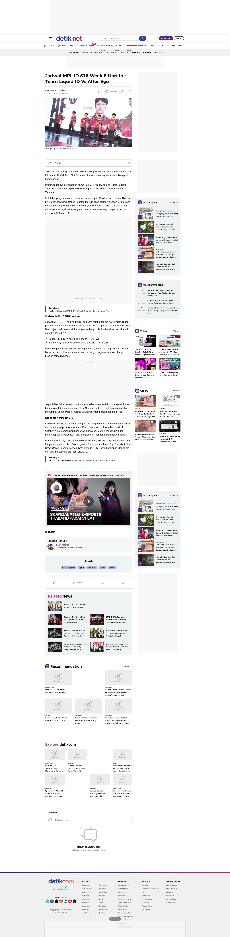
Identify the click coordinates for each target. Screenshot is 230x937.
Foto (164, 46)
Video (172, 46)
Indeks (181, 46)
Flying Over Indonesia (126, 916)
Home (51, 46)
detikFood (102, 889)
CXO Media (170, 902)
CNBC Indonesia (172, 889)
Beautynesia (170, 896)
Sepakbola (86, 906)
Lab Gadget (112, 51)
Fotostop (147, 52)
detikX (101, 899)
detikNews (86, 885)
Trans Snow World (125, 902)
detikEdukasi (87, 889)
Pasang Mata (123, 889)
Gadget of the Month (93, 51)
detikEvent (122, 896)
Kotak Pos (146, 896)
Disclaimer (146, 909)
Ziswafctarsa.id (124, 913)
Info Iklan (145, 902)
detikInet (85, 896)
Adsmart (121, 892)
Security (136, 52)
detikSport (86, 902)
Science (120, 46)
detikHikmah (103, 909)
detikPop (102, 913)
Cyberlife (61, 46)
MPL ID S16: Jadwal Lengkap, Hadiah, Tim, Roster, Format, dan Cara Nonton (82, 460)
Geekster (125, 51)
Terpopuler (74, 52)
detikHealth (103, 892)
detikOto (85, 909)
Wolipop (102, 896)
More (126, 666)
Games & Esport (87, 45)
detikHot (85, 899)
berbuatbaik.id (123, 885)
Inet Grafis (160, 52)
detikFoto (102, 906)
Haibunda (170, 892)
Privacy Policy (147, 906)
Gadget (72, 46)
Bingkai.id (122, 909)
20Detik (101, 902)
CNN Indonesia (171, 885)
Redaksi (145, 885)
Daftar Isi (55, 163)
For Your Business (124, 920)
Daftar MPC (166, 38)
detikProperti (87, 913)
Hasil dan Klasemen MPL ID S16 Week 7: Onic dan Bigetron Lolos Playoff (80, 311)
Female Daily (171, 899)
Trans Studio (123, 906)
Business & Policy (105, 46)
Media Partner (147, 899)
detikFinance (87, 892)
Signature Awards (125, 899)
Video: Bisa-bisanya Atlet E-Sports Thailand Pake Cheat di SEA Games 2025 (90, 475)
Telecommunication (136, 46)
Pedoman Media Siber (150, 889)
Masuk (179, 38)
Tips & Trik (154, 46)
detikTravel (103, 885)
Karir (144, 892)
